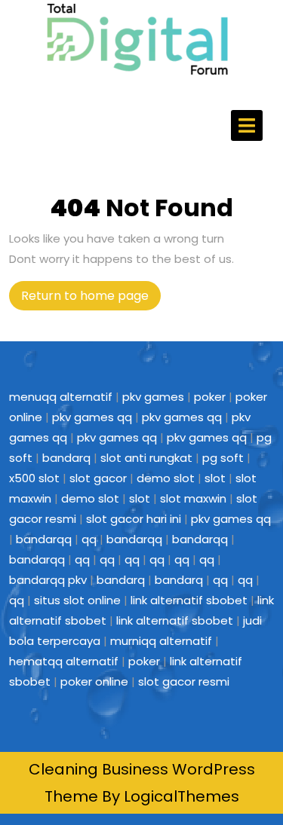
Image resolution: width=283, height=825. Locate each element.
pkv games (153, 397)
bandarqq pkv (48, 580)
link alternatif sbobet (189, 600)
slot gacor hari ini (133, 519)
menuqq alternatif (60, 397)
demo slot (166, 478)
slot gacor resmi (183, 681)
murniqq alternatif (161, 641)
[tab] (247, 125)
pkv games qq (92, 417)
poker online (94, 681)
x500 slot (34, 478)
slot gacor (98, 478)
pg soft (223, 458)
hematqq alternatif (63, 661)
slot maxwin (193, 498)
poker (210, 397)
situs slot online (77, 600)
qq (89, 539)
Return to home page (91, 298)
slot (215, 478)
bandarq (66, 458)
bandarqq (44, 539)
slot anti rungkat (146, 458)
